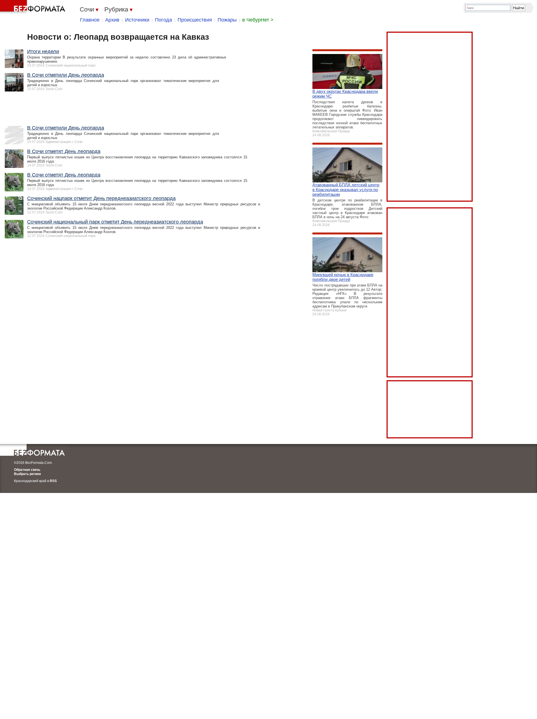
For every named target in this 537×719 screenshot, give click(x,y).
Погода (163, 20)
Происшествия (195, 20)
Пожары (227, 20)
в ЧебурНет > (258, 20)
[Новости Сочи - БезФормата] (33, 7)
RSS (53, 481)
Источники (137, 20)
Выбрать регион (27, 474)
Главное (90, 20)
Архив (112, 20)
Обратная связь (27, 470)
